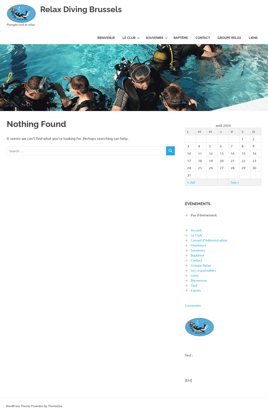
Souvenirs (154, 38)
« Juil (191, 182)
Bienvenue (106, 38)
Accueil (196, 230)
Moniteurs (198, 245)
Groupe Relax (229, 38)
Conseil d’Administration (209, 240)
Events (196, 290)
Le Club (128, 38)
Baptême (181, 38)
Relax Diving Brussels (81, 9)
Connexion (193, 305)
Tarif (194, 285)
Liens (253, 38)
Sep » (235, 182)
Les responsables (203, 270)
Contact (203, 38)
